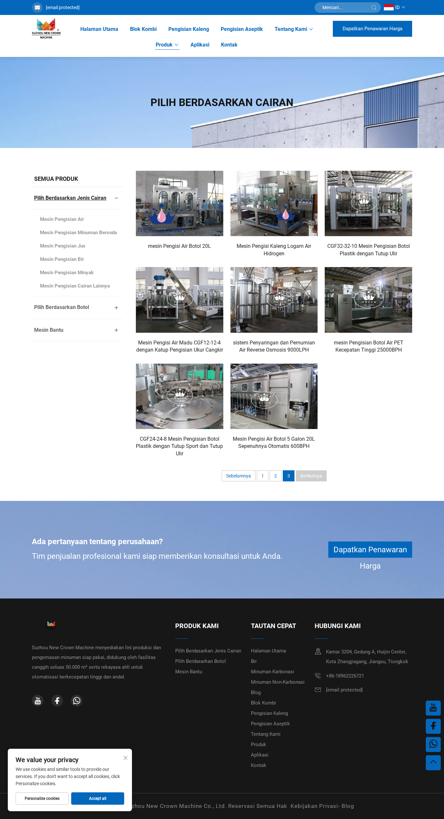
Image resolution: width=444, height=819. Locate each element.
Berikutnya (311, 475)
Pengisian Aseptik (242, 29)
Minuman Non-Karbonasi (278, 682)
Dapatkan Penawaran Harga (372, 29)
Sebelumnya (238, 475)
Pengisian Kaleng (188, 29)
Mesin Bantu (48, 330)
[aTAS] (433, 762)
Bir (254, 661)
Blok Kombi (143, 29)
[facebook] (57, 700)
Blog (256, 692)
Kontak (229, 45)
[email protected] (63, 7)
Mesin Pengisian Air (62, 219)
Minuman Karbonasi (272, 672)
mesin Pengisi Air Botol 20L (179, 246)
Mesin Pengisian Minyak (67, 272)
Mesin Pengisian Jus (62, 246)
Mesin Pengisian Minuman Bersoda (78, 232)
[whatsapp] (77, 700)
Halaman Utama (99, 29)
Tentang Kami (291, 29)
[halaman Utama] (46, 28)
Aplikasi (199, 45)
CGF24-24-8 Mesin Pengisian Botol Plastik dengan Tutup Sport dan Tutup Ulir (179, 446)
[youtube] (38, 700)
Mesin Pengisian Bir (62, 259)
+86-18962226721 (345, 676)
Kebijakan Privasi (314, 806)
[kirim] (374, 7)
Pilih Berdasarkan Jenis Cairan (70, 198)
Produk (164, 45)
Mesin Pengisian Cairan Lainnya (75, 286)
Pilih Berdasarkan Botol (61, 307)
